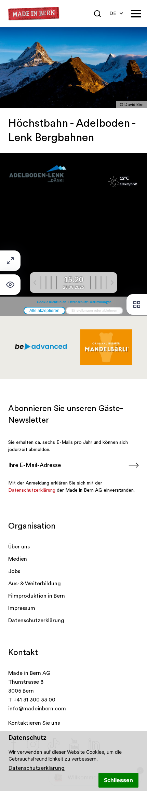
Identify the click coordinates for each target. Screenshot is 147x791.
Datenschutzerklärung (37, 768)
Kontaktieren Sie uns (34, 723)
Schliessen (118, 780)
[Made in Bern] (33, 14)
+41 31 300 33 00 (34, 700)
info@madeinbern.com (37, 708)
